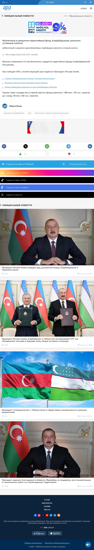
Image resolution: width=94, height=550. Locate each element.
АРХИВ (47, 506)
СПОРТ (84, 9)
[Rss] (58, 515)
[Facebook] (35, 515)
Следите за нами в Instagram (17, 173)
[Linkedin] (54, 515)
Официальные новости (80, 16)
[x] (43, 515)
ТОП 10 (47, 510)
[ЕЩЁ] (90, 8)
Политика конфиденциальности (57, 543)
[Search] (85, 2)
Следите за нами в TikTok (16, 180)
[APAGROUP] (47, 527)
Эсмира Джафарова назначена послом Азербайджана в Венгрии (31, 87)
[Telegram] (50, 515)
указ (29, 113)
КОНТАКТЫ (47, 503)
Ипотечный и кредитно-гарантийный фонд (52, 113)
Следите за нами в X (14, 195)
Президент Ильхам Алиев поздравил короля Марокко (26, 83)
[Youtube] (47, 515)
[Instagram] (39, 515)
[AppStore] (55, 533)
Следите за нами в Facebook (17, 187)
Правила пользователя (33, 543)
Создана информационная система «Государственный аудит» (30, 78)
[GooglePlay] (39, 533)
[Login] (91, 2)
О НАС (47, 500)
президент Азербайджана (14, 113)
